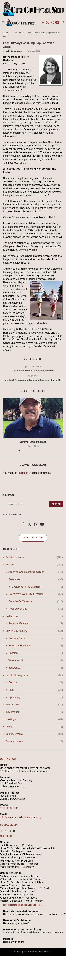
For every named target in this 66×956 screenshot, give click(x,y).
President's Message (35, 601)
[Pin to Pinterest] (36, 359)
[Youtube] (57, 22)
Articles (18, 33)
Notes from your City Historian (35, 594)
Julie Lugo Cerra (14, 51)
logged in (23, 472)
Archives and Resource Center (35, 571)
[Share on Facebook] (30, 359)
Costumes (35, 579)
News (34, 726)
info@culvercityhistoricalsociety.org (20, 817)
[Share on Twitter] (33, 359)
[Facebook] (43, 22)
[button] (5, 424)
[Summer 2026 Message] (33, 418)
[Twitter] (47, 22)
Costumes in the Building (37, 586)
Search (56, 504)
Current (35, 682)
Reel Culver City (35, 608)
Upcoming (35, 697)
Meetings (34, 719)
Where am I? (35, 660)
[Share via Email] (40, 359)
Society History (34, 741)
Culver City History (34, 630)
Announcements (34, 557)
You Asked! (35, 667)
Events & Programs (34, 675)
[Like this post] (27, 359)
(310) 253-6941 (9, 808)
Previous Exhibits (35, 623)
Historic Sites (34, 704)
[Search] (62, 22)
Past (35, 689)
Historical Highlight (35, 645)
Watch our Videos (33, 537)
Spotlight (35, 653)
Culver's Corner (35, 638)
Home (5, 33)
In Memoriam (34, 711)
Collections (34, 616)
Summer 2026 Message (33, 442)
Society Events (34, 733)
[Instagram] (52, 22)
